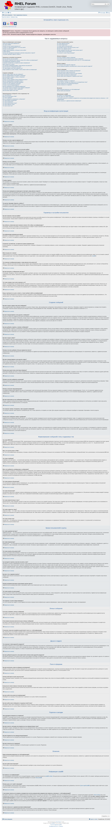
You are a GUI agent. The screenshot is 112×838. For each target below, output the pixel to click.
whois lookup (97, 794)
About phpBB (39, 777)
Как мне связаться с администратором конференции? (69, 100)
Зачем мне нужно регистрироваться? (11, 43)
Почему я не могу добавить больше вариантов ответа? (15, 79)
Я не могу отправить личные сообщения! (66, 57)
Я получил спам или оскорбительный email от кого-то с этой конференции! (73, 60)
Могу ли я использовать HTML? (10, 96)
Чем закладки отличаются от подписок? (66, 80)
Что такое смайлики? (7, 97)
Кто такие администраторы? (63, 43)
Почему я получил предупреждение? (11, 84)
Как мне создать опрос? (8, 78)
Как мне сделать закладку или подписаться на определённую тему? (72, 82)
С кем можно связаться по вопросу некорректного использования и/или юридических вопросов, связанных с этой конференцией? (82, 99)
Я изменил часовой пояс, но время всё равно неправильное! (16, 62)
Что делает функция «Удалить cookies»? (12, 54)
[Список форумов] (8, 5)
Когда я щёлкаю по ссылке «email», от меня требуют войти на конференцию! (20, 69)
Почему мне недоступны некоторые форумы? (13, 82)
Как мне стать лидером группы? (64, 48)
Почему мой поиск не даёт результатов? (66, 72)
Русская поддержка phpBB (56, 824)
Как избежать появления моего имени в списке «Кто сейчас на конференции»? (20, 60)
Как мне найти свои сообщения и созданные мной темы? (70, 76)
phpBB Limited (49, 776)
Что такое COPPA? (7, 44)
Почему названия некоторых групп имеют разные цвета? (70, 50)
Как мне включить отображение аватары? (12, 66)
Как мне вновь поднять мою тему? (10, 90)
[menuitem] (9, 13)
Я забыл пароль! (6, 51)
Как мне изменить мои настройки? (10, 58)
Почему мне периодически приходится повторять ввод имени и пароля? (19, 52)
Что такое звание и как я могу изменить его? (13, 68)
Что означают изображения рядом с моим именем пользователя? (17, 65)
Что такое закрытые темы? (9, 104)
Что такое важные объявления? (10, 100)
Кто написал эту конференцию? (64, 95)
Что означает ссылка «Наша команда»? (66, 52)
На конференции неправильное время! (11, 61)
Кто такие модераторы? (62, 44)
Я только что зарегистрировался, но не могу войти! (14, 47)
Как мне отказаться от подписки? (64, 84)
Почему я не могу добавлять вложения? (12, 83)
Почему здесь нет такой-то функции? (65, 96)
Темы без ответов (6, 17)
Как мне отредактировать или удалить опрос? (13, 80)
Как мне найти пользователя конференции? (66, 74)
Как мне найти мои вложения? (63, 90)
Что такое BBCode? (7, 95)
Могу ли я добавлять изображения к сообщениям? (14, 99)
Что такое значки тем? (8, 105)
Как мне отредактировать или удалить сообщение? (14, 75)
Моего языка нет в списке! (8, 64)
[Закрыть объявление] (108, 30)
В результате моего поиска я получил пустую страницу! (69, 73)
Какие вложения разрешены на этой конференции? (68, 89)
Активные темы (14, 17)
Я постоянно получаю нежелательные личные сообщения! (70, 58)
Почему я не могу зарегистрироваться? (11, 46)
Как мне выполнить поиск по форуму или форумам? (68, 70)
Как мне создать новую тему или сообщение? (13, 74)
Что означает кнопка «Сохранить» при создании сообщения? (16, 87)
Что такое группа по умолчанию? (64, 51)
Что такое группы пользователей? (64, 46)
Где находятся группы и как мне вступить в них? (68, 47)
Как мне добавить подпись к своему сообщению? (14, 76)
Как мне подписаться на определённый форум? (67, 83)
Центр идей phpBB (85, 785)
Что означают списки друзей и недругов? (66, 64)
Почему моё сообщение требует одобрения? (13, 89)
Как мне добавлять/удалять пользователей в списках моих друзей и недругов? (74, 66)
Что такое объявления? (8, 101)
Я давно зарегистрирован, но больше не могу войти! (14, 50)
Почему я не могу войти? (8, 48)
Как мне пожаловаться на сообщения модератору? (14, 86)
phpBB (94, 256)
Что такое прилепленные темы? (10, 103)
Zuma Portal (58, 821)
